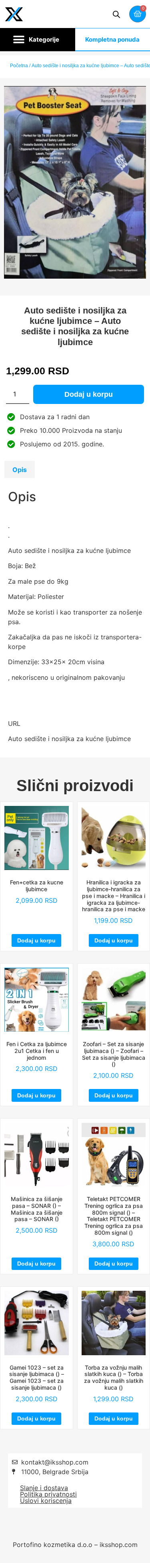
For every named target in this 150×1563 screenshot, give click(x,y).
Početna (19, 65)
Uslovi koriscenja (46, 1501)
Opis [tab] (19, 470)
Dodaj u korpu (88, 394)
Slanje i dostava (44, 1488)
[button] (37, 39)
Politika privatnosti (48, 1494)
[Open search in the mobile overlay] (116, 14)
